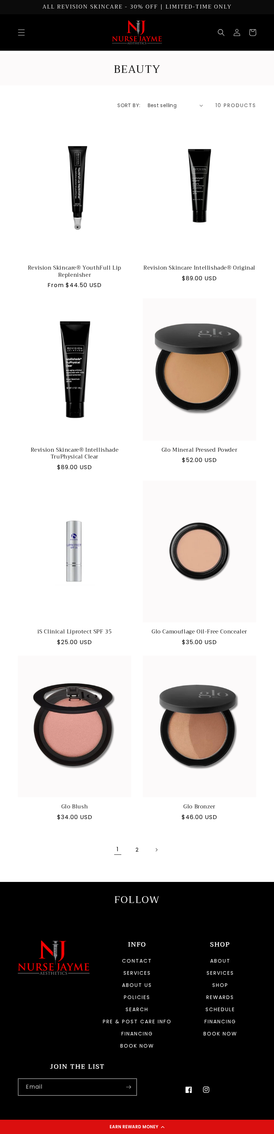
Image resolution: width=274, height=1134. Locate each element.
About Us (137, 985)
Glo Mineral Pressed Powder (200, 450)
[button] (137, 1127)
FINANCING (220, 1021)
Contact (137, 961)
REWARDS (220, 997)
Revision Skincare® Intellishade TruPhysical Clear (75, 454)
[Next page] (156, 850)
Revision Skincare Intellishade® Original (199, 268)
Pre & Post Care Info (137, 1021)
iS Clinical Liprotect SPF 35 (74, 632)
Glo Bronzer (199, 807)
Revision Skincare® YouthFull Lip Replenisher (74, 272)
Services (137, 973)
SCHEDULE (220, 1009)
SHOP (220, 985)
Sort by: (128, 105)
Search (137, 1009)
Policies (137, 997)
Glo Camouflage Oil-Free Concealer (199, 632)
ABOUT (220, 961)
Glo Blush (74, 807)
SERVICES (220, 973)
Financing (137, 1033)
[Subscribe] (128, 1087)
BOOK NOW (137, 1045)
